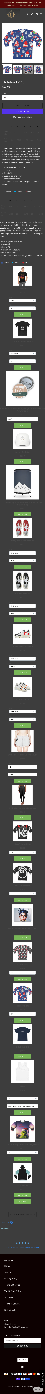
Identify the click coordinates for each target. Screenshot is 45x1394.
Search (7, 1272)
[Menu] (41, 13)
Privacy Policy (10, 1278)
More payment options (22, 117)
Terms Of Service (12, 1285)
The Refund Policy (12, 1291)
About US (8, 1297)
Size (4, 93)
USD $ (21, 1360)
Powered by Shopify (31, 1386)
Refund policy (10, 1310)
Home (7, 1266)
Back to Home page (24, 1214)
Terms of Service (12, 1303)
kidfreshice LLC (17, 1386)
